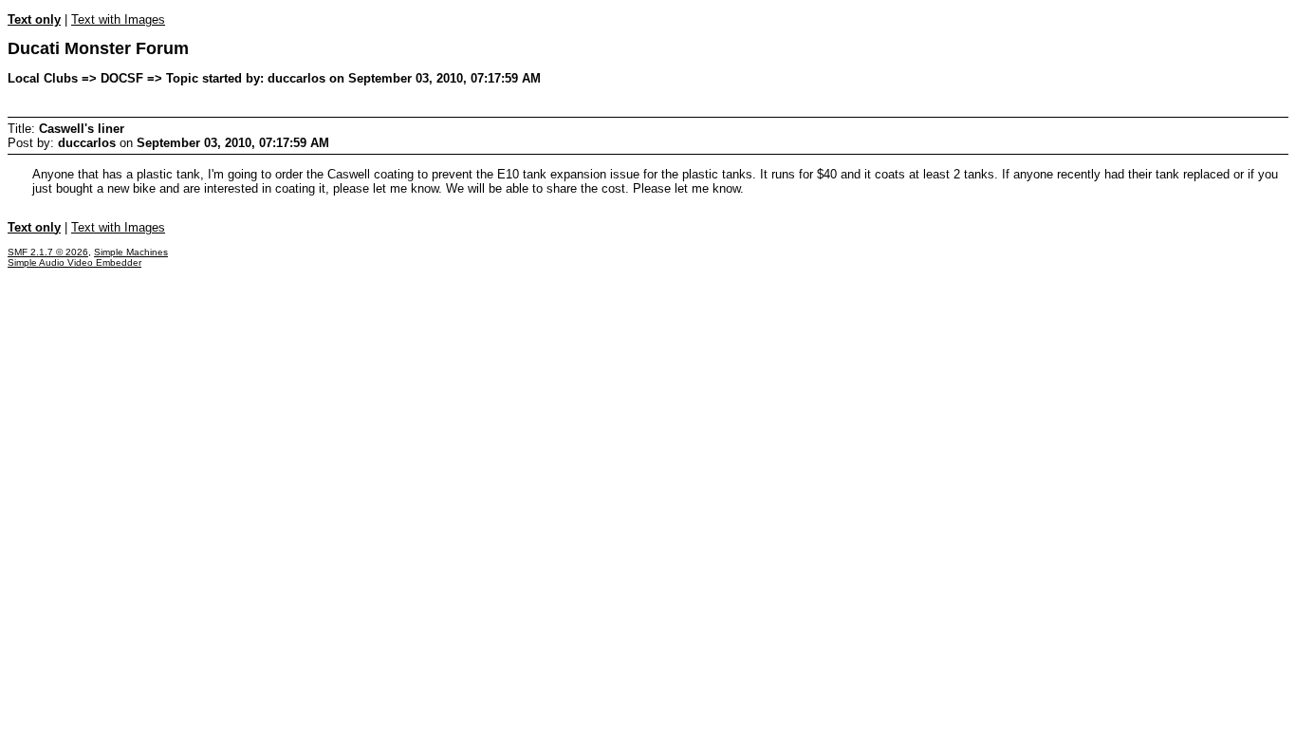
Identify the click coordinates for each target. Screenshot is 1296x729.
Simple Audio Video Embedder (74, 262)
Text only (34, 19)
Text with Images (118, 19)
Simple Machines (131, 252)
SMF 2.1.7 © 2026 (48, 252)
